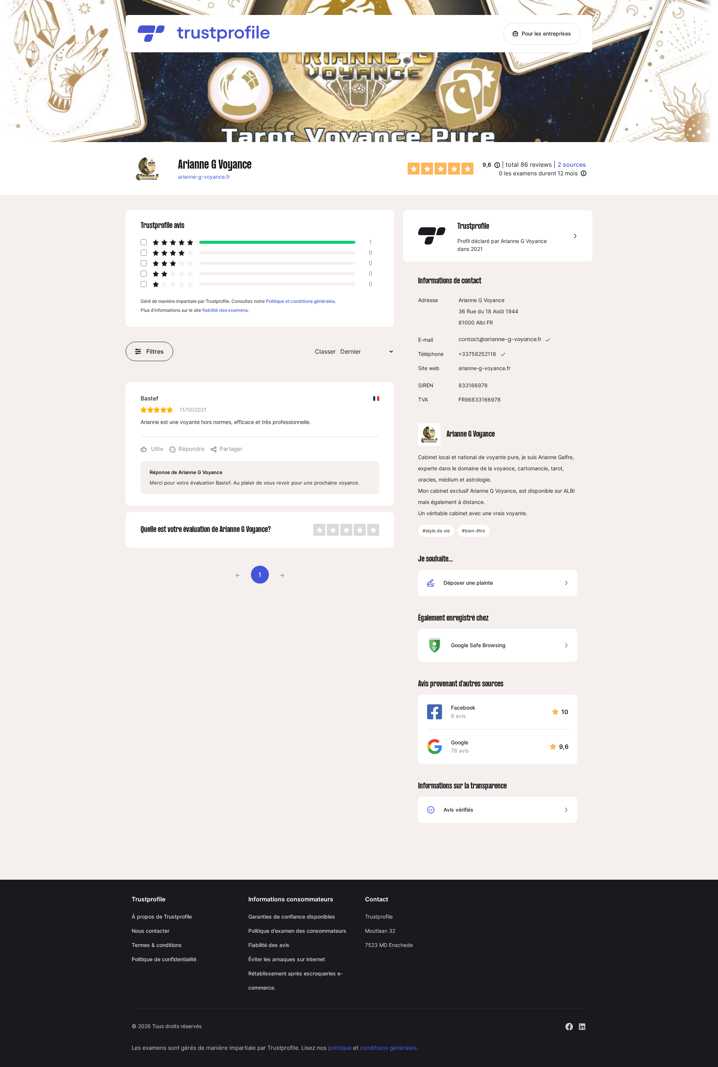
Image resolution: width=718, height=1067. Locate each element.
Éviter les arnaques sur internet (286, 959)
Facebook (463, 707)
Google (459, 742)
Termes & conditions (157, 945)
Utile (156, 448)
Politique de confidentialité (164, 959)
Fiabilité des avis (268, 945)
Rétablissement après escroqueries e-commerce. (295, 980)
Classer (325, 351)
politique (340, 1047)
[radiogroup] (440, 169)
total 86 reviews (529, 164)
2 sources (572, 164)
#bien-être (473, 531)
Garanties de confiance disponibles (291, 916)
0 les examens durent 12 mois (538, 173)
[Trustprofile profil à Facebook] (569, 1026)
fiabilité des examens (225, 310)
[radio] (414, 169)
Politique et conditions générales (300, 301)
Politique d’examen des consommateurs (297, 931)
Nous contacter (150, 931)
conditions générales (388, 1047)
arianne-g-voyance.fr (204, 176)
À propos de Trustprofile (162, 916)
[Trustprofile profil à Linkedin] (582, 1026)
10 (564, 712)
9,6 (491, 165)
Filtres (155, 351)
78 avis (460, 750)
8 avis (458, 716)
